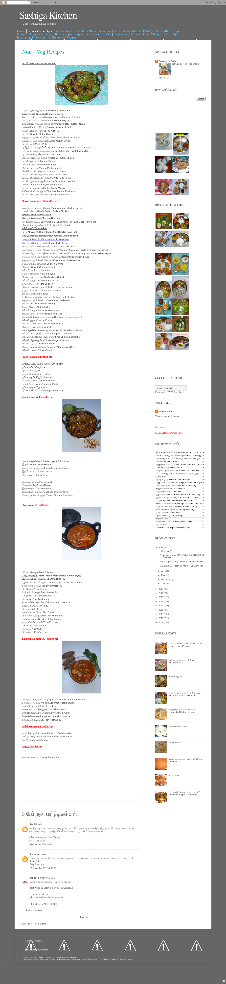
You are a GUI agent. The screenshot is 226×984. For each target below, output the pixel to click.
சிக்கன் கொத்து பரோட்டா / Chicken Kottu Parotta (46, 225)
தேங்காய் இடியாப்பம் (178, 726)
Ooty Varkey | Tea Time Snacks (185, 64)
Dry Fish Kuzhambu (51, 719)
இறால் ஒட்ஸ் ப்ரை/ (30, 482)
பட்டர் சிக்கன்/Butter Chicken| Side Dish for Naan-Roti (49, 232)
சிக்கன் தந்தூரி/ (30, 343)
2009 (161, 622)
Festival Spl (170, 34)
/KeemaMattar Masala (50, 168)
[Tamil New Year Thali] (164, 228)
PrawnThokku (44, 485)
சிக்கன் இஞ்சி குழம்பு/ (32, 340)
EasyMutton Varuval (51, 184)
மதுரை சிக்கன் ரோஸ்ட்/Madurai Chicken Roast (45, 239)
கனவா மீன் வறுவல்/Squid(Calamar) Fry (42, 585)
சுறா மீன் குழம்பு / (30, 619)
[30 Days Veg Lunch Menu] (180, 194)
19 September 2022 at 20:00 (43, 904)
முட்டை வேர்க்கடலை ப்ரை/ (34, 390)
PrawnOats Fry (47, 482)
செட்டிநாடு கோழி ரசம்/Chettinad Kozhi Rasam (45, 243)
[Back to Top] (224, 981)
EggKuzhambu (44, 377)
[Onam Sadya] (180, 314)
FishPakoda (40, 632)
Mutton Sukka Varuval (54, 188)
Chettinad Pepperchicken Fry (69, 317)
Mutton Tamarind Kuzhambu (55, 194)
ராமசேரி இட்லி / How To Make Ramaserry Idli (181, 566)
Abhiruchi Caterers (39, 878)
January (165, 583)
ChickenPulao (43, 270)
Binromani (35, 854)
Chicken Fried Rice (52, 313)
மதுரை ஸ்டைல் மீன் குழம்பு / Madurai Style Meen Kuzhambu (52, 582)
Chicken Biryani (54, 263)
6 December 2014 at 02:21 (42, 844)
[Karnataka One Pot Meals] (180, 274)
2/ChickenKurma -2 (48, 280)
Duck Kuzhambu (50, 757)
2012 (161, 610)
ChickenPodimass (49, 310)
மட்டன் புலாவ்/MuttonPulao (35, 144)
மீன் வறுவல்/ (28, 609)
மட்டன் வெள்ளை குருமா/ (34, 174)
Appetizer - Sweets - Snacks (93, 34)
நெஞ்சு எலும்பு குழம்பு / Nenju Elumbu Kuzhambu (46, 110)
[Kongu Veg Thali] (163, 297)
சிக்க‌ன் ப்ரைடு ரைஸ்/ (32, 313)
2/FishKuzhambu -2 (45, 595)
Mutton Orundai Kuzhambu (60, 181)
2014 (161, 601)
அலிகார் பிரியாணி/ (31, 273)
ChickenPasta (44, 350)
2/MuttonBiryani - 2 (50, 130)
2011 (161, 614)
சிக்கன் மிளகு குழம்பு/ (32, 333)
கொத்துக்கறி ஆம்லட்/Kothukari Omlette (43, 114)
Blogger (74, 957)
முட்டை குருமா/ (29, 387)
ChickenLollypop (46, 303)
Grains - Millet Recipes (166, 31)
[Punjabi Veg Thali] (163, 314)
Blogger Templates (108, 959)
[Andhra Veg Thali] (180, 246)
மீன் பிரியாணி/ (29, 589)
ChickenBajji (41, 293)
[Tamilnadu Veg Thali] (181, 228)
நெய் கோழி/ (28, 283)
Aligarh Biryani (47, 273)
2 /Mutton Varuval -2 (40, 161)
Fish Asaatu (40, 625)
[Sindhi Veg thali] (163, 331)
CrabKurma (42, 740)
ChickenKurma (44, 320)
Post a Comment (34, 910)
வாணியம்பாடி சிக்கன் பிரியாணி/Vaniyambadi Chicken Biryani (52, 208)
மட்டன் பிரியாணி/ (30, 134)
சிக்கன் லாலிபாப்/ (30, 303)
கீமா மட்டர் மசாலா (30, 168)
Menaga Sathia (166, 411)
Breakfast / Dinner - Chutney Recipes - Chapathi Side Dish (112, 31)
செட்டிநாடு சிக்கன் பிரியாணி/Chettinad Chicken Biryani (50, 236)
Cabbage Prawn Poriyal (56, 492)
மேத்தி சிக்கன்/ (29, 307)
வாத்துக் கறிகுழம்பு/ (32, 757)
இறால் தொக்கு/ (29, 485)
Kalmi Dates (35, 861)
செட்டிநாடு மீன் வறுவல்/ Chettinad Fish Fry (43, 579)
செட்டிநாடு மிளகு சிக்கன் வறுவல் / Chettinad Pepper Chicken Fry (184, 793)
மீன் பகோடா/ (28, 632)
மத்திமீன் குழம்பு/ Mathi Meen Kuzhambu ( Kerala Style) (51, 575)
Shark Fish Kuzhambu (49, 619)
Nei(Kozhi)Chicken (43, 283)
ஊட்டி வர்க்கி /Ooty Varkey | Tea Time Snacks (182, 561)
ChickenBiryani (47, 267)
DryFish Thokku (47, 706)
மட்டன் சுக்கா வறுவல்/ (32, 188)
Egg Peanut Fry (55, 390)
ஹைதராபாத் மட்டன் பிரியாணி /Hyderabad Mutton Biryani (182, 710)
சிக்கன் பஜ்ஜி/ (28, 293)
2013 (161, 605)
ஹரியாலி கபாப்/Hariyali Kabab (36, 215)
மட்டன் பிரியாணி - (31, 130)
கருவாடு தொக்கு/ (30, 706)
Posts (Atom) (40, 924)
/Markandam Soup (39, 164)
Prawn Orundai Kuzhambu (60, 495)
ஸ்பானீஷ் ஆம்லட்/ (30, 380)
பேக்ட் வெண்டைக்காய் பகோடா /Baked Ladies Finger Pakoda (186, 644)
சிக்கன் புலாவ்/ (29, 270)
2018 (161, 547)
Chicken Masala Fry (52, 323)
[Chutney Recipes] (164, 149)
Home (21, 31)
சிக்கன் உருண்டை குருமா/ (34, 287)
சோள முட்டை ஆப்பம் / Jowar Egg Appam (43, 364)
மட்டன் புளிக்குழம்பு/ (31, 194)
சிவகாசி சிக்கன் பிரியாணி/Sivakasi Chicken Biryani (48, 246)
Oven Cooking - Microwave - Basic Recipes (44, 34)
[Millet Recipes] (181, 154)
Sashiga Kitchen (48, 14)
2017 (161, 589)
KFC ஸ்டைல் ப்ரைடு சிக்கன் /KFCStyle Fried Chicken (49, 297)
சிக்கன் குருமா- (30, 280)
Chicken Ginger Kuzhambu (57, 340)
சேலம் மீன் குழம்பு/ (30, 615)
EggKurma (41, 387)
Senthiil (33, 824)
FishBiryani (41, 589)
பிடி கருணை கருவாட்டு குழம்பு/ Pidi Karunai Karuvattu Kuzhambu (54, 699)
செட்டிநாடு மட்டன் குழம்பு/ (34, 191)
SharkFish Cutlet (46, 612)
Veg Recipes (63, 31)
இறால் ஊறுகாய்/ (30, 488)
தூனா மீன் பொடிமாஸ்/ (32, 622)
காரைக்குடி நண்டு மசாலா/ (34, 733)
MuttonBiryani (46, 134)
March (164, 575)
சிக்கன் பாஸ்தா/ (29, 350)
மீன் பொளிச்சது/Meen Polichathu (38, 572)
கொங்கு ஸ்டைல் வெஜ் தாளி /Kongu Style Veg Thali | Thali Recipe (185, 694)
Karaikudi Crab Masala (59, 733)
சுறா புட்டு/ (26, 605)
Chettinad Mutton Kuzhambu (61, 191)
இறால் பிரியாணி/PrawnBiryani (37, 464)
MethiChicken (44, 307)
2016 (161, 593)
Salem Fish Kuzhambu (51, 615)
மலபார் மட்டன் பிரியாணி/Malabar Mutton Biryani (45, 120)
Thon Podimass (51, 622)
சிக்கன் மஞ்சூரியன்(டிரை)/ (35, 347)
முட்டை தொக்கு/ (30, 374)
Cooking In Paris (167, 61)
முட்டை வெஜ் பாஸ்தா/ (32, 384)
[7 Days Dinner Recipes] (180, 172)
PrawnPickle (44, 488)
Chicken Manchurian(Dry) (61, 347)
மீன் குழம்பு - (28, 595)
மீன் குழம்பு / (28, 599)
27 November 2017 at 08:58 (42, 868)
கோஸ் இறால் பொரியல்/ (33, 492)
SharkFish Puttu (39, 605)
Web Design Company (61, 959)
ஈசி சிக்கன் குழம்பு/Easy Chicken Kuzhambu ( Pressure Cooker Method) (59, 221)
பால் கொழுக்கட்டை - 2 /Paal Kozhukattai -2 (182, 661)
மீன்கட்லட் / (27, 629)
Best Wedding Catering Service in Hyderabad (51, 888)
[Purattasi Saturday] (180, 331)
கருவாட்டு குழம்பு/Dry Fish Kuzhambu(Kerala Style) (48, 702)
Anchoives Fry (40, 592)
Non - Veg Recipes (40, 31)
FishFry (38, 609)
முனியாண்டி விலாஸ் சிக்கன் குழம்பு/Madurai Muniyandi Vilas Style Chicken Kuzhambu (65, 250)
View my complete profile (167, 416)
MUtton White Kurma (57, 174)
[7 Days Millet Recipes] (163, 194)
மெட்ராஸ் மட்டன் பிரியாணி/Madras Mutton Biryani (47, 140)
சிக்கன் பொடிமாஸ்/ (31, 310)
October (165, 551)
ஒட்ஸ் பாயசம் (175, 742)
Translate (178, 392)
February (165, 579)
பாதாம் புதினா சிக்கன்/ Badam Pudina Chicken (45, 211)
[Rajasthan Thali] (163, 274)
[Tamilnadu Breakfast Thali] (163, 246)
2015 (161, 597)
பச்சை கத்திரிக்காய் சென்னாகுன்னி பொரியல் (45, 461)
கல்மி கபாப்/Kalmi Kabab (34, 228)
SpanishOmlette (46, 380)
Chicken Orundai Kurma (59, 287)
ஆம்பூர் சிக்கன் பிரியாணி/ (34, 263)
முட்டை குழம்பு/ (29, 377)
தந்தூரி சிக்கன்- (30, 290)
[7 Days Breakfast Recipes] (163, 172)
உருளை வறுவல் (175, 676)
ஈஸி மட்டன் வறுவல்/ (31, 184)
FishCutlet (38, 629)
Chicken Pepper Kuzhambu (57, 333)
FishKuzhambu (41, 599)
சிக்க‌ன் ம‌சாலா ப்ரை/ (32, 323)
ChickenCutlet (43, 327)
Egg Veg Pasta (50, 384)
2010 (161, 618)
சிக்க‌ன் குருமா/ (29, 320)
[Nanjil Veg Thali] (180, 349)
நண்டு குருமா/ (29, 740)
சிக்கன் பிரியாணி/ (30, 267)
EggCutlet (41, 367)
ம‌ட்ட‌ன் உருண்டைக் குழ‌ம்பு (34, 181)
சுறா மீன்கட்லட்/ (29, 612)
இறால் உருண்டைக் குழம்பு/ (34, 495)
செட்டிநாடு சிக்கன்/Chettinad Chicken (41, 218)
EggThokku (44, 374)
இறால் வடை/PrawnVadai (35, 475)
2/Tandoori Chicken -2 (50, 290)
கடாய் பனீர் (174, 775)
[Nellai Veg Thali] (180, 297)
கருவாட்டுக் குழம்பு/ (31, 719)
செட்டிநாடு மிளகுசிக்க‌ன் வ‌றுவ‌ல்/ (38, 317)
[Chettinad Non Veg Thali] (163, 349)
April (163, 571)
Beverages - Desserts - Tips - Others (136, 34)
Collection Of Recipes (62, 37)
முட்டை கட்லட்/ (29, 367)
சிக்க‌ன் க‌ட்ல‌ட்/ (29, 327)
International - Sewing (31, 37)
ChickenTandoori (46, 343)
